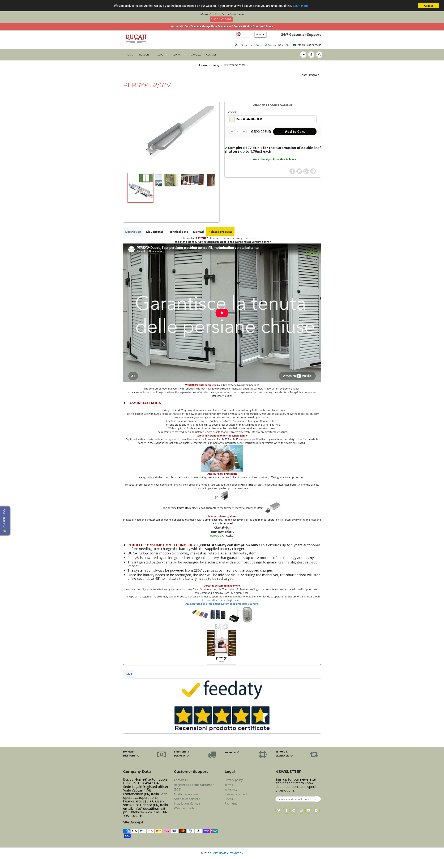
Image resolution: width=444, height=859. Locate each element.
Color (232, 112)
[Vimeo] (316, 810)
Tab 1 (128, 674)
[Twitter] (278, 810)
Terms (229, 785)
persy (215, 65)
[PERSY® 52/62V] (171, 137)
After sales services (187, 799)
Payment (231, 803)
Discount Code (221, 19)
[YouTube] (308, 810)
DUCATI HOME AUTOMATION (226, 853)
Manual (198, 232)
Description (133, 232)
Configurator (4, 519)
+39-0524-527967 (248, 44)
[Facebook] (286, 810)
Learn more (300, 5)
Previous (115, 202)
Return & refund (236, 794)
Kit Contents (154, 232)
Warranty (231, 789)
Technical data (178, 232)
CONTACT (211, 54)
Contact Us (181, 780)
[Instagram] (301, 810)
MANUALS (195, 54)
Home (203, 65)
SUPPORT (177, 54)
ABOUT (161, 54)
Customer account (186, 794)
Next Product (310, 74)
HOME (129, 54)
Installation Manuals (187, 803)
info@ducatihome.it (309, 44)
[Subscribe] (316, 799)
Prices (229, 799)
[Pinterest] (293, 810)
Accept (428, 5)
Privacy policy (234, 780)
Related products (220, 232)
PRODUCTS (143, 54)
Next (228, 202)
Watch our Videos (186, 808)
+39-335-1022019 (278, 44)
